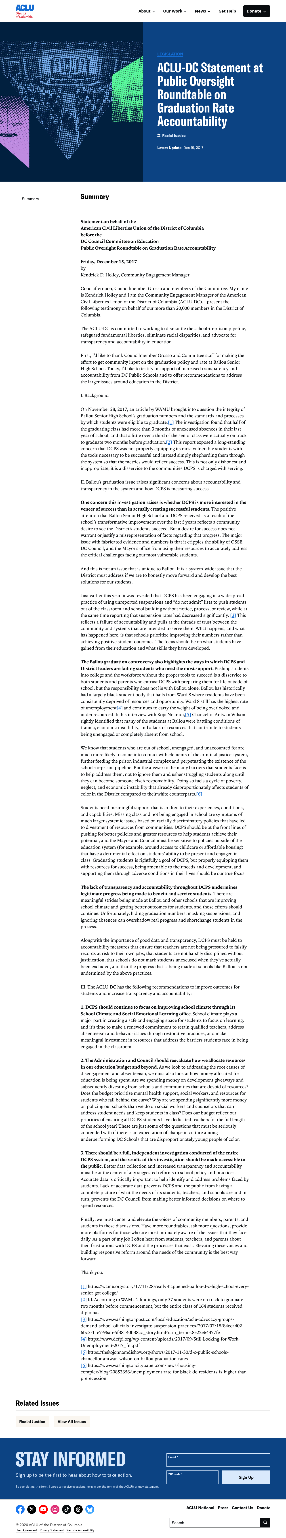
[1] (171, 422)
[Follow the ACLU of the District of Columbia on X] (31, 1510)
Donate (263, 1507)
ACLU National (200, 1507)
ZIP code (175, 1474)
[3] (233, 615)
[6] (199, 794)
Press (223, 1507)
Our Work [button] (172, 11)
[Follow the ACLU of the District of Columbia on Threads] (78, 1510)
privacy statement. (147, 1486)
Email (173, 1457)
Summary (30, 198)
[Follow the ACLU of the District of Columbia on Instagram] (54, 1510)
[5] (188, 714)
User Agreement (26, 1530)
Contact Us (242, 1507)
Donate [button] (254, 11)
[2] (169, 442)
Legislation (170, 53)
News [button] (200, 11)
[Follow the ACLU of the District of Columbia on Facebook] (20, 1510)
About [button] (145, 11)
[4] (120, 708)
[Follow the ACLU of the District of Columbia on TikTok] (66, 1510)
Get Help (227, 11)
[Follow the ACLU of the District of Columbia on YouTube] (43, 1510)
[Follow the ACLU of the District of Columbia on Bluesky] (89, 1510)
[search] (265, 1522)
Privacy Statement (52, 1530)
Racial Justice (174, 135)
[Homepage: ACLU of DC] (31, 11)
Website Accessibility (80, 1530)
